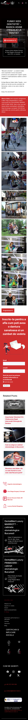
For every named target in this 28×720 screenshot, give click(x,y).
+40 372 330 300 (11, 684)
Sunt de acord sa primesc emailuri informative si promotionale (11, 377)
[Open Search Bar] (19, 3)
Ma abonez (6, 385)
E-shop (6, 612)
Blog (5, 625)
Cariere (6, 621)
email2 (5, 368)
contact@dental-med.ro (13, 691)
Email (5, 360)
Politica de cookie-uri (13, 711)
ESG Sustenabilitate (10, 610)
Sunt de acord (8, 382)
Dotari (6, 607)
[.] (22, 2)
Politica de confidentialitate (10, 710)
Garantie (7, 623)
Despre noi (7, 603)
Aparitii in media (9, 605)
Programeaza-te (8, 310)
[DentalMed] (8, 3)
